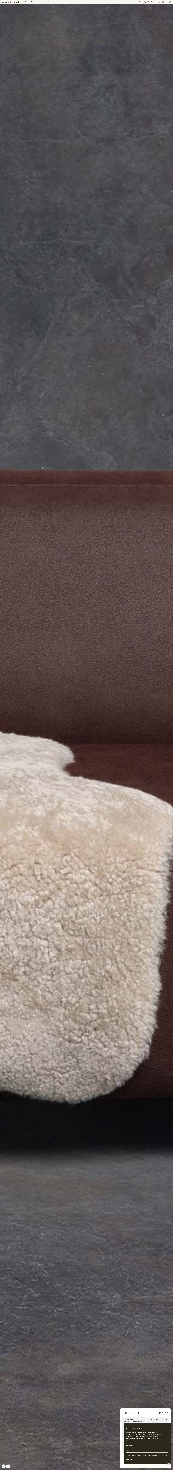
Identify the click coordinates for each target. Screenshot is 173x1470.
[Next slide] (8, 1466)
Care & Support (144, 2)
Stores (50, 2)
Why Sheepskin (34, 2)
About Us (44, 2)
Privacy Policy (151, 1455)
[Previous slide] (4, 1466)
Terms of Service (162, 1455)
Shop (26, 2)
